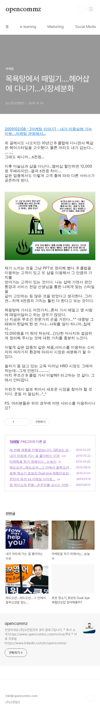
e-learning (28, 26)
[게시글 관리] (24, 421)
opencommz (23, 9)
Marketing (55, 26)
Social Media (85, 26)
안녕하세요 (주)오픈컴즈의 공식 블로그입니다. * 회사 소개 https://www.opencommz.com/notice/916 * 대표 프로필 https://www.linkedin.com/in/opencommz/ (41, 636)
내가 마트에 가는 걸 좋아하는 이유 (35, 456)
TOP (90, 698)
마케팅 (14, 441)
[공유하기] (18, 421)
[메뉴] (90, 9)
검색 (80, 9)
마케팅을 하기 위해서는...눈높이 (33, 461)
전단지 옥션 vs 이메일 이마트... (32, 479)
